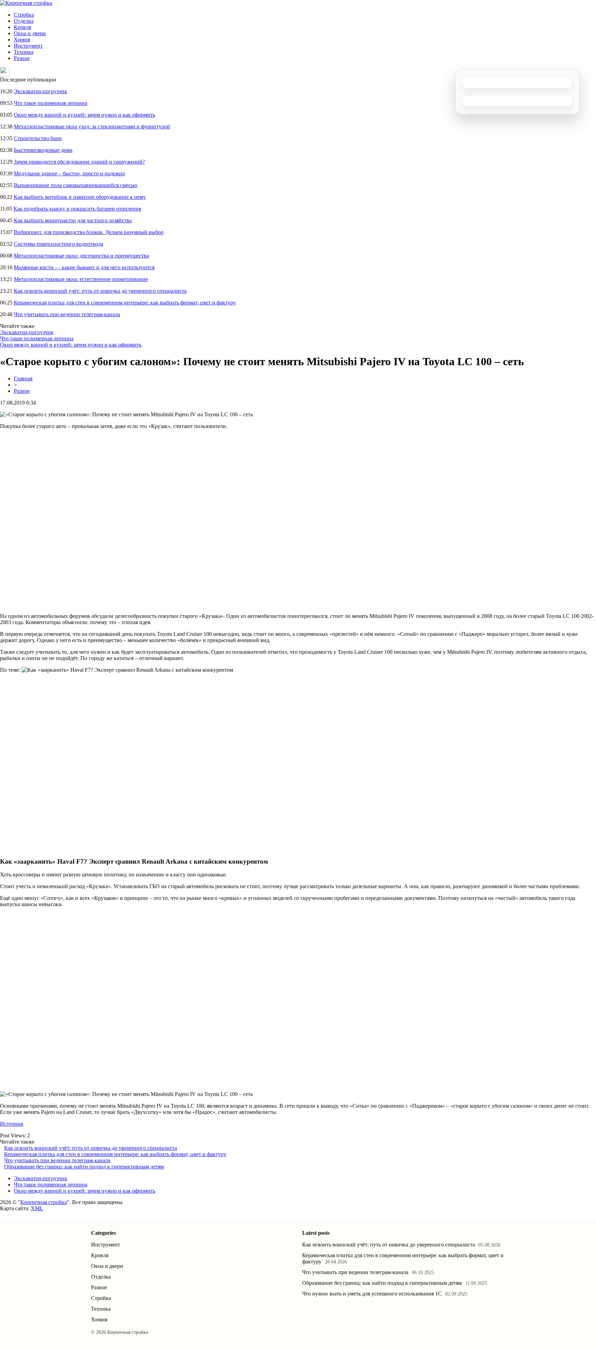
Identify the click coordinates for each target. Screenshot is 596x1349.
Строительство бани (38, 138)
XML (37, 1208)
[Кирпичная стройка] (26, 3)
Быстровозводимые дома (43, 150)
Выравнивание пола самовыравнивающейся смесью (75, 185)
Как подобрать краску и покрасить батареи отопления (77, 209)
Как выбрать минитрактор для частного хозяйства (73, 220)
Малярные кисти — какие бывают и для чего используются (84, 267)
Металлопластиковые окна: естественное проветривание (81, 279)
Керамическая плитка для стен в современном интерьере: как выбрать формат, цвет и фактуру (125, 302)
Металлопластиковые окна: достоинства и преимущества (81, 256)
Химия (22, 39)
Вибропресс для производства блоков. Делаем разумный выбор (88, 232)
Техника (23, 52)
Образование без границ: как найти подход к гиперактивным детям (84, 1167)
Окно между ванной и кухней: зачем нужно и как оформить (84, 115)
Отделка (23, 21)
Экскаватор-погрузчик (40, 91)
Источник (11, 1124)
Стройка (24, 15)
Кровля (22, 27)
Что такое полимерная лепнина (50, 103)
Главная (23, 378)
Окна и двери (30, 33)
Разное (22, 58)
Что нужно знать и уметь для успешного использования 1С (372, 1294)
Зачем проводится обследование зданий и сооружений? (79, 162)
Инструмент (28, 46)
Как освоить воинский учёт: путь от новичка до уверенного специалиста (100, 291)
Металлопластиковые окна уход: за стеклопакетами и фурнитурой (92, 126)
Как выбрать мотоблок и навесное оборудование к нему (80, 197)
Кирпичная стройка (43, 1202)
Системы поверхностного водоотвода (58, 244)
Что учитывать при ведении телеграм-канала (67, 314)
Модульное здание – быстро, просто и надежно (69, 173)
